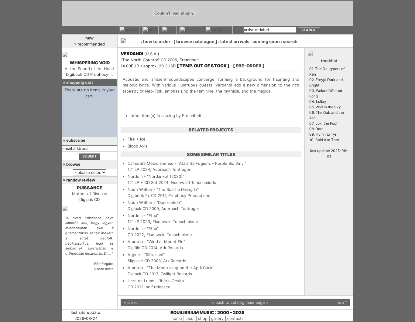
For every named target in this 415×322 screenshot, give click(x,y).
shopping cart (79, 82)
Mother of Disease (89, 193)
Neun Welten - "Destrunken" (155, 202)
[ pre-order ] (248, 65)
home (176, 318)
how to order (156, 41)
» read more (104, 269)
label (190, 318)
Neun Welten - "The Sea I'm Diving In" (163, 189)
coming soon (266, 41)
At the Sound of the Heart (90, 68)
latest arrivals (234, 41)
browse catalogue (195, 41)
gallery (217, 318)
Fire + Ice (137, 139)
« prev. (130, 302)
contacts (235, 318)
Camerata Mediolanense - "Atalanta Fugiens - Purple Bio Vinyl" (187, 163)
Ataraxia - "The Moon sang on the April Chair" (171, 267)
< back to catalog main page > (240, 302)
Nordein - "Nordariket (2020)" (156, 176)
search (290, 41)
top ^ (342, 302)
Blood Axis (137, 146)
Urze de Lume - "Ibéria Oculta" (156, 280)
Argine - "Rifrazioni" (146, 254)
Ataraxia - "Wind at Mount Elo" (156, 241)
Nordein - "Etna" (143, 215)
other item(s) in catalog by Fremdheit (166, 115)
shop (203, 318)
